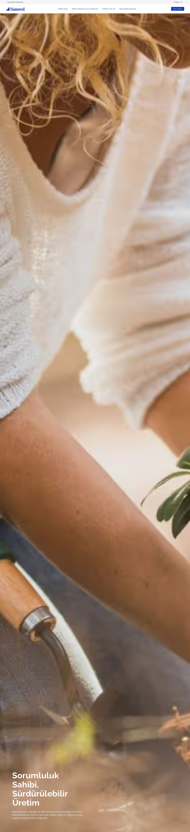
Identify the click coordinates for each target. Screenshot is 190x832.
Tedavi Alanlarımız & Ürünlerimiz (85, 9)
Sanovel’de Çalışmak (127, 9)
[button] (177, 2)
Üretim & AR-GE (108, 9)
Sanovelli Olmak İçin (15, 2)
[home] (15, 9)
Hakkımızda (62, 9)
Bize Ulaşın (177, 9)
